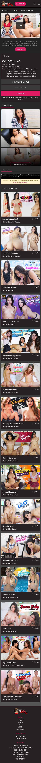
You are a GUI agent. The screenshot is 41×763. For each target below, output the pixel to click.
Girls (20, 722)
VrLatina (4, 10)
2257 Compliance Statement (20, 748)
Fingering (9, 73)
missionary (9, 76)
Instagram (21, 738)
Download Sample (20, 82)
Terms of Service (20, 745)
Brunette (9, 71)
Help (20, 725)
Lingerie (23, 73)
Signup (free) (23, 182)
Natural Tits (10, 69)
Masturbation (31, 73)
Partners (20, 757)
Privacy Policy (20, 750)
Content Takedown (20, 752)
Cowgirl (15, 71)
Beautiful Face (20, 69)
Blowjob (35, 69)
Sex (35, 76)
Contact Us (20, 759)
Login (15, 182)
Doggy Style (31, 71)
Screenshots (20, 88)
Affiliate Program (20, 754)
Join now (20, 93)
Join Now (20, 4)
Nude (16, 76)
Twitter (22, 736)
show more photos (20, 164)
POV (20, 76)
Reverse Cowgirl (28, 76)
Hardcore (16, 73)
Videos (14, 10)
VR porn (28, 69)
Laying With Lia (26, 10)
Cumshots (22, 71)
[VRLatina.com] (7, 3)
